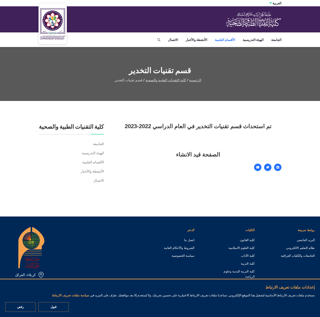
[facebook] (277, 167)
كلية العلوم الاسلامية (242, 248)
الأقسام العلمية (225, 39)
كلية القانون (247, 240)
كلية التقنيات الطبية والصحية (165, 80)
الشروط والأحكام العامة (179, 248)
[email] (257, 167)
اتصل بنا (189, 240)
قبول (54, 307)
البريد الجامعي (306, 240)
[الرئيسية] (31, 247)
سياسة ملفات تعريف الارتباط (70, 295)
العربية (277, 3)
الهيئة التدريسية (253, 39)
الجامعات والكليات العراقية (298, 255)
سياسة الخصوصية (183, 255)
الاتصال (173, 39)
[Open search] (158, 39)
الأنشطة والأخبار (196, 39)
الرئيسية (195, 80)
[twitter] (267, 167)
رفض (20, 307)
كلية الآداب (248, 255)
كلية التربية (248, 263)
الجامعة (276, 39)
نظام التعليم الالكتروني (300, 248)
